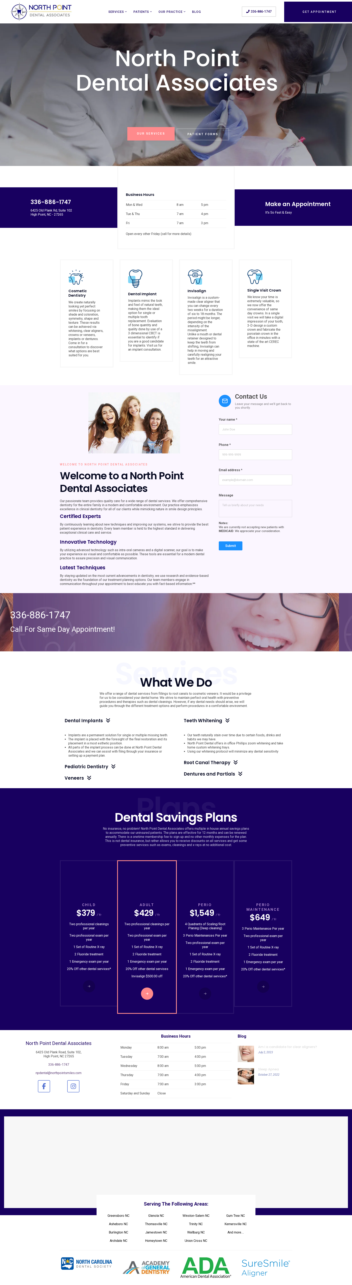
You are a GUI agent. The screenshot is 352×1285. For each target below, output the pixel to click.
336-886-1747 (40, 615)
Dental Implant (142, 293)
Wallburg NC (196, 1232)
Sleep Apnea (268, 1069)
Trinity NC (196, 1224)
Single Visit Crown (264, 290)
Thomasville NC (156, 1224)
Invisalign (197, 290)
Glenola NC (156, 1216)
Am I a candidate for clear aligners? (287, 1047)
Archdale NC (118, 1241)
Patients (141, 12)
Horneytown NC (156, 1241)
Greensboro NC (118, 1216)
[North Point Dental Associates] (41, 11)
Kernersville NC (235, 1224)
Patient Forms (182, 120)
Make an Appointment (298, 204)
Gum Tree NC (235, 1216)
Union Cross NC (196, 1241)
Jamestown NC (156, 1232)
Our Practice (170, 12)
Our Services (128, 120)
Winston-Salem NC (196, 1216)
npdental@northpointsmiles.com (58, 1073)
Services (116, 12)
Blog (196, 12)
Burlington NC (118, 1232)
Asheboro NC (118, 1224)
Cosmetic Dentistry (77, 293)
